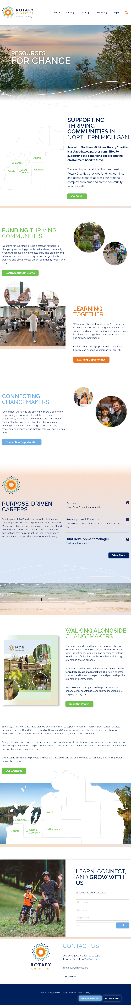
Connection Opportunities (21, 442)
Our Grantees (14, 770)
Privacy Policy (84, 993)
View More (118, 555)
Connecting (101, 12)
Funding (70, 12)
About (57, 12)
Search (126, 12)
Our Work (77, 196)
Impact (117, 12)
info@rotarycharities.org (75, 967)
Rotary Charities (18, 13)
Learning (85, 12)
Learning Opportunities (91, 359)
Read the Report (79, 704)
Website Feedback (90, 998)
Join (122, 925)
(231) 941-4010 (70, 976)
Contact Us (113, 998)
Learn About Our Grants (20, 272)
